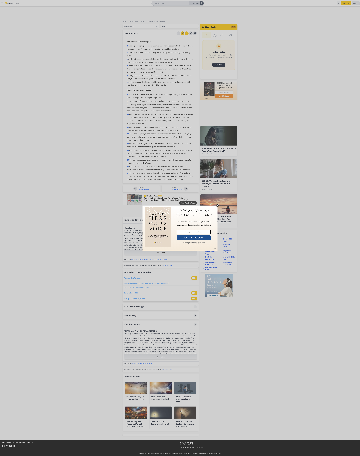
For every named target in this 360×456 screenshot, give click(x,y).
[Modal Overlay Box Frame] (180, 228)
